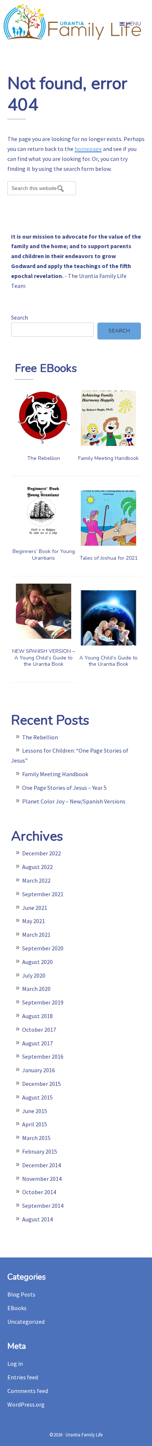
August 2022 (37, 866)
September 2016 (42, 1056)
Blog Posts (21, 1294)
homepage (88, 148)
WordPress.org (26, 1404)
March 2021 (36, 934)
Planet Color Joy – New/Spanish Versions (73, 801)
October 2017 (39, 1029)
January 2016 (38, 1070)
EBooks (17, 1308)
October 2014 (39, 1192)
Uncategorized (26, 1321)
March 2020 (36, 988)
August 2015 (37, 1097)
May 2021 (33, 921)
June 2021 (34, 907)
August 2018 (37, 1016)
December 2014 (41, 1165)
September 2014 (42, 1205)
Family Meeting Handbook (108, 458)
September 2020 (42, 948)
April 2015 (34, 1124)
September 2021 (42, 894)
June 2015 (34, 1111)
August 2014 (37, 1219)
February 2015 (39, 1151)
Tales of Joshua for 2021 (109, 558)
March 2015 (36, 1137)
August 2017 (37, 1043)
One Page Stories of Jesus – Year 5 (64, 787)
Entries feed (22, 1377)
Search (19, 317)
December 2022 (41, 853)
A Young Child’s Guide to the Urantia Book (108, 661)
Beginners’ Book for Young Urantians (44, 555)
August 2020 (37, 961)
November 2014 (42, 1178)
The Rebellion (43, 458)
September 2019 (42, 1002)
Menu (133, 23)
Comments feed (27, 1390)
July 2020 (33, 975)
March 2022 (36, 880)
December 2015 (41, 1083)
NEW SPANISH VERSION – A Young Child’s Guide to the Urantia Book (43, 658)
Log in (15, 1363)
